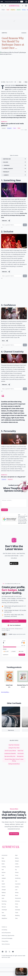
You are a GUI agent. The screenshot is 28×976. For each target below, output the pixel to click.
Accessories (4, 855)
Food (3, 875)
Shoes (16, 904)
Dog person (10, 479)
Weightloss (13, 9)
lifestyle (4, 32)
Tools (16, 918)
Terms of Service (6, 944)
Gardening (17, 878)
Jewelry (17, 886)
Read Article (14, 731)
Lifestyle (4, 889)
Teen (3, 912)
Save (20, 82)
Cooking (4, 866)
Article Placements (6, 932)
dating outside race (14, 764)
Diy (16, 869)
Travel (8, 9)
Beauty (3, 861)
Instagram (9, 128)
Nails (3, 898)
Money (16, 892)
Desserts (18, 9)
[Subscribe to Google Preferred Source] (9, 519)
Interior (3, 886)
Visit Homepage (14, 833)
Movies (3, 895)
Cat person (4, 479)
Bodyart (3, 9)
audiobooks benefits (10, 753)
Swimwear (17, 909)
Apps (16, 855)
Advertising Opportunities (8, 935)
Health (3, 884)
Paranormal (18, 898)
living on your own (14, 748)
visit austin (21, 753)
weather (8, 418)
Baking (16, 858)
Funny (16, 875)
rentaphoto (20, 756)
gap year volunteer (14, 745)
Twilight (4, 915)
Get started (21, 654)
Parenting (4, 901)
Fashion (3, 872)
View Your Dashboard (15, 625)
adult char (20, 750)
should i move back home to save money (14, 760)
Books (3, 864)
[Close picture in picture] (16, 969)
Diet (3, 869)
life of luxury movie (10, 750)
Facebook (4, 128)
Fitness (17, 872)
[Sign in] (26, 6)
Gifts (3, 881)
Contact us (4, 927)
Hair (16, 881)
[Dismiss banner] (25, 514)
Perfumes (17, 901)
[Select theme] (22, 5)
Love (16, 889)
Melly (4, 82)
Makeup (4, 892)
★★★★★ (23, 32)
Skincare (4, 907)
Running (23, 9)
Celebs (16, 864)
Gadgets (4, 878)
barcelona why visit (10, 756)
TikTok (19, 128)
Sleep (16, 907)
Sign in (8, 630)
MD (15, 81)
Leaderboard (5, 654)
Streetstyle (4, 909)
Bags (3, 858)
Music (16, 895)
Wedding (17, 915)
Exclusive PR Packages (7, 938)
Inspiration (17, 884)
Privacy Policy (5, 941)
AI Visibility (4, 929)
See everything (5, 692)
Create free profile (14, 621)
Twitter (14, 128)
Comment (4, 509)
